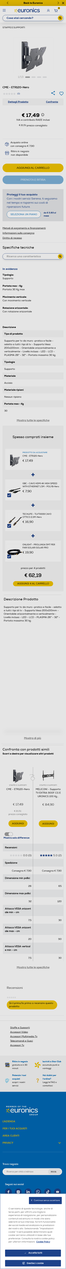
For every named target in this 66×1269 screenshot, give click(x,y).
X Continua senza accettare (45, 1200)
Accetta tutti (35, 1252)
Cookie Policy (43, 1241)
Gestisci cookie (35, 1263)
